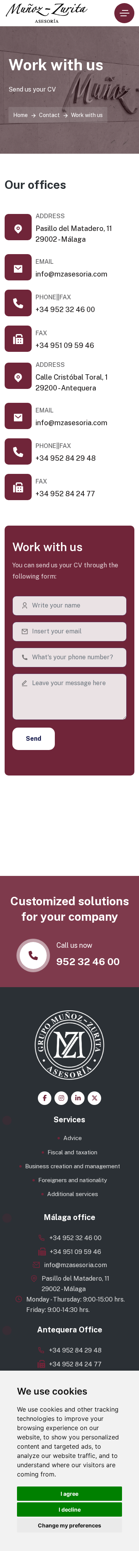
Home (20, 115)
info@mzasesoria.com (71, 274)
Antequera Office (69, 1329)
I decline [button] (70, 1509)
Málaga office (69, 1217)
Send (33, 738)
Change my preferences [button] (69, 1525)
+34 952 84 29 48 (66, 458)
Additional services (72, 1194)
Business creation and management (72, 1166)
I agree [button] (69, 1493)
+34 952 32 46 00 (65, 309)
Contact (49, 115)
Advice (72, 1138)
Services (69, 1119)
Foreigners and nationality (72, 1180)
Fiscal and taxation (72, 1152)
